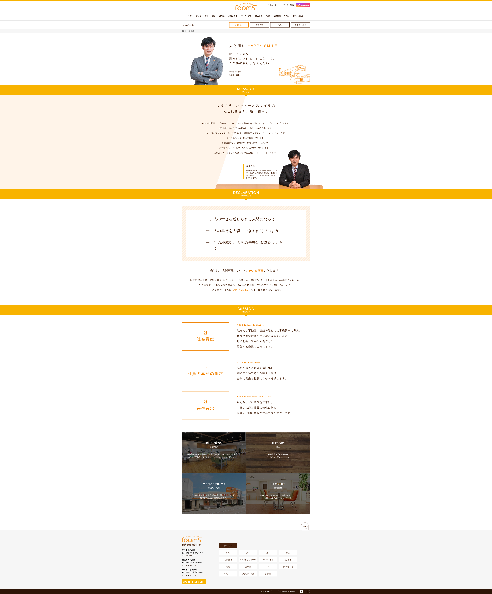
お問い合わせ (288, 567)
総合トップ (228, 546)
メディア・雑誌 (287, 5)
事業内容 (259, 25)
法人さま (288, 560)
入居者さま (228, 560)
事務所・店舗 (300, 25)
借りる (228, 553)
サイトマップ (266, 591)
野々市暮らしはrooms (248, 560)
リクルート (272, 5)
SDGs (268, 567)
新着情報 (268, 574)
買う (248, 553)
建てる (288, 553)
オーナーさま (268, 560)
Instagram (305, 5)
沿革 (280, 25)
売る (268, 553)
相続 (228, 567)
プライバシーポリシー (286, 591)
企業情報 (239, 25)
